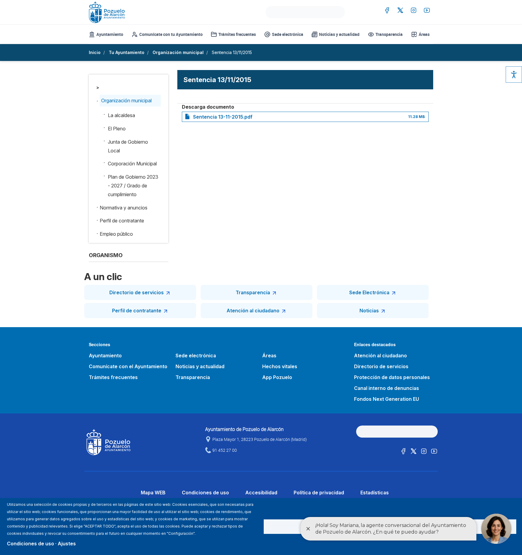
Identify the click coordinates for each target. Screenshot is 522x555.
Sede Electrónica (369, 292)
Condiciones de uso (205, 493)
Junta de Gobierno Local (128, 146)
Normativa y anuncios (123, 208)
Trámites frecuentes (237, 34)
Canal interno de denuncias (386, 388)
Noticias (369, 311)
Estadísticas (374, 493)
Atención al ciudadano (253, 311)
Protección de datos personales (392, 377)
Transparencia (389, 34)
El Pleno (117, 129)
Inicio (95, 52)
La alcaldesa (121, 115)
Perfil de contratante (122, 221)
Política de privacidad (319, 493)
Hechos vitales (279, 366)
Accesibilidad (261, 493)
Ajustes (67, 544)
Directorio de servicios (136, 292)
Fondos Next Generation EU (386, 399)
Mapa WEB (153, 493)
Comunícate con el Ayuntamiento (128, 366)
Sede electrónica (287, 34)
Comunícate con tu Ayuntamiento (171, 34)
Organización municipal (178, 52)
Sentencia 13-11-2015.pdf (223, 117)
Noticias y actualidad (339, 34)
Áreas (424, 34)
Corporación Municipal (132, 164)
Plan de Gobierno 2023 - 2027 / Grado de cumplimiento (133, 185)
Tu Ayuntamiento (126, 52)
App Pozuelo (277, 377)
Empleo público (116, 234)
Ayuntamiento (109, 34)
